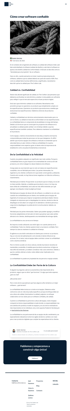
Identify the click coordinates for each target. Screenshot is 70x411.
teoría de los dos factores (20, 310)
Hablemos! (35, 358)
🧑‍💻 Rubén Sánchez (16, 58)
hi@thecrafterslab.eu (19, 383)
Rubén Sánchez (21, 330)
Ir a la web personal (50, 331)
